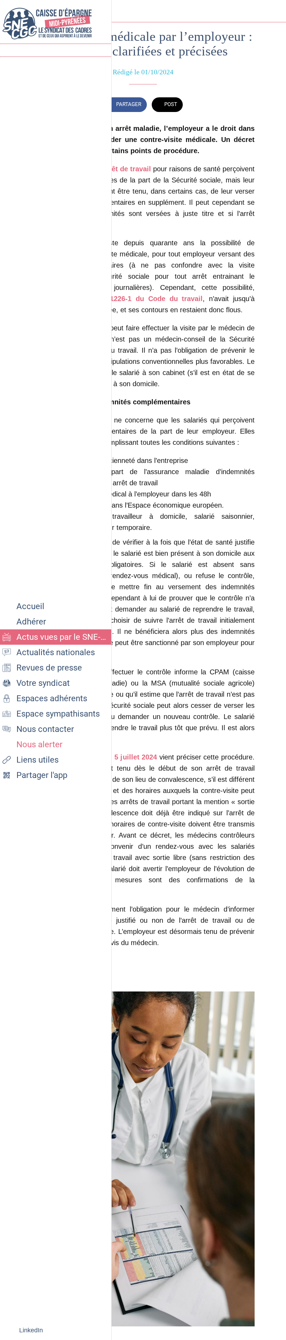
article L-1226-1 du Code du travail (140, 298)
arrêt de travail (125, 169)
